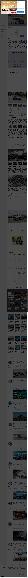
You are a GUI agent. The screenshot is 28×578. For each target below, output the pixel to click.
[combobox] (20, 6)
